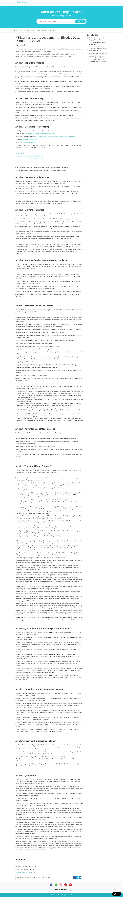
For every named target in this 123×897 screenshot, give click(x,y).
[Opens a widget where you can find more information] (116, 894)
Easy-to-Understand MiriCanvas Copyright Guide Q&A (98, 39)
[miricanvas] (21, 2)
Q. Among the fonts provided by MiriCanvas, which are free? (98, 60)
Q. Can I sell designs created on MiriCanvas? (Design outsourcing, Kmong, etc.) (98, 55)
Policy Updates (53, 30)
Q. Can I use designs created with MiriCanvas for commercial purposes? (97, 44)
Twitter (77, 877)
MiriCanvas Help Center (61, 11)
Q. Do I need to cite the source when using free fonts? (98, 49)
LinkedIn (80, 877)
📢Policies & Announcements (39, 30)
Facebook (74, 877)
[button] (32, 877)
